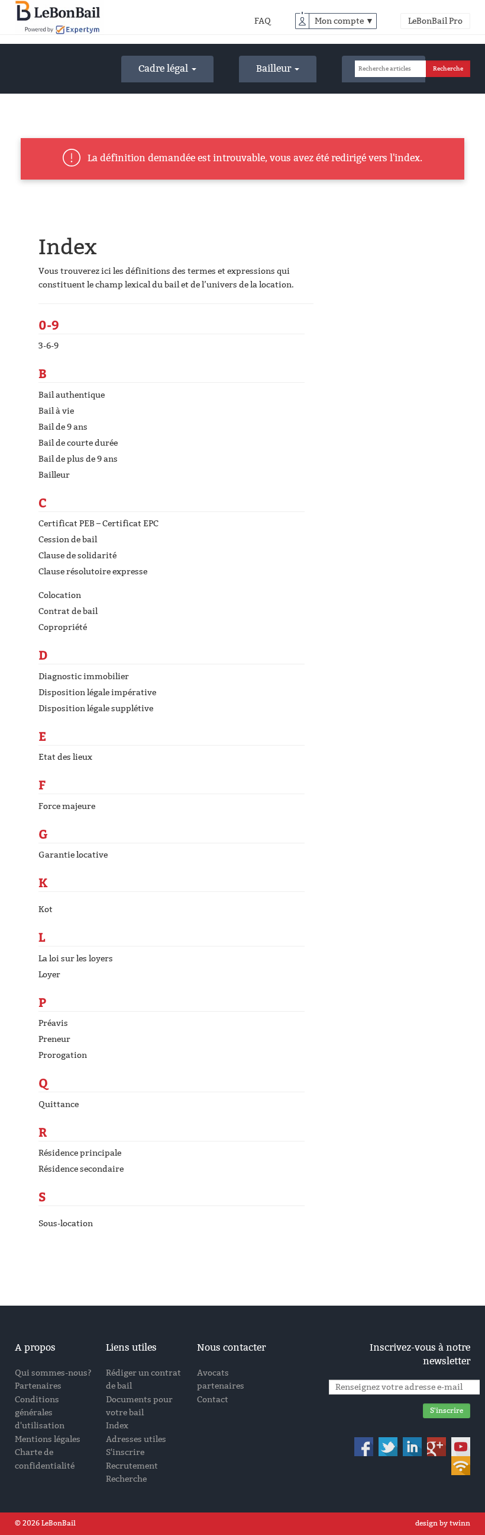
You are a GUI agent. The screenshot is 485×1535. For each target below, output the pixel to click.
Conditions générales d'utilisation (39, 1413)
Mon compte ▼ (344, 21)
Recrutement (132, 1466)
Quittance (58, 1104)
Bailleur (274, 68)
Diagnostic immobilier (83, 676)
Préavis (53, 1023)
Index (117, 1426)
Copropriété (62, 627)
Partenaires (38, 1386)
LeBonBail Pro (435, 21)
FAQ (262, 21)
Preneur (54, 1039)
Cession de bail (67, 540)
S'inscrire (125, 1452)
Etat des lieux (65, 757)
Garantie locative (73, 855)
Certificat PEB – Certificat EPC (98, 524)
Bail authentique (71, 395)
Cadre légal (164, 68)
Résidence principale (79, 1153)
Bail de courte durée (78, 443)
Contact (212, 1400)
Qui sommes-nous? (53, 1373)
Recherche (126, 1479)
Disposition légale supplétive (95, 708)
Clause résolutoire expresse (92, 572)
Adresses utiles (136, 1439)
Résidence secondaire (81, 1169)
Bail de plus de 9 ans (78, 459)
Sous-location (65, 1224)
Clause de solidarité (77, 556)
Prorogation (62, 1055)
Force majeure (66, 806)
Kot (45, 909)
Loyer (49, 975)
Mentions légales (47, 1439)
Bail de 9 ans (63, 427)
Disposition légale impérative (97, 692)
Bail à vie (56, 411)
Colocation (59, 595)
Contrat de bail (68, 611)
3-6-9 (48, 346)
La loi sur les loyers (75, 959)
